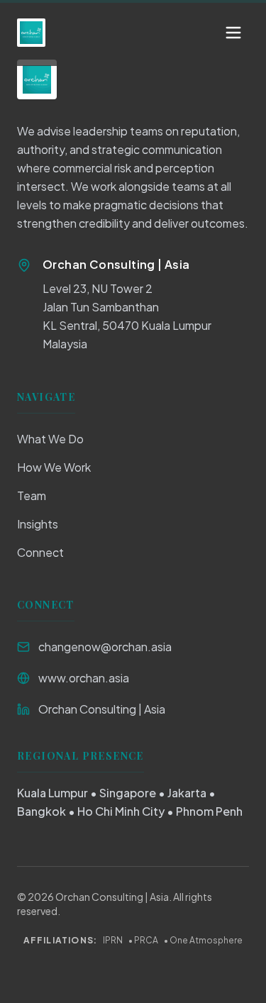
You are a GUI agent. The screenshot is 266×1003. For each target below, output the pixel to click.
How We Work (54, 467)
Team (31, 495)
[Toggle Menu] (233, 32)
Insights (37, 523)
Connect (40, 552)
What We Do (50, 438)
